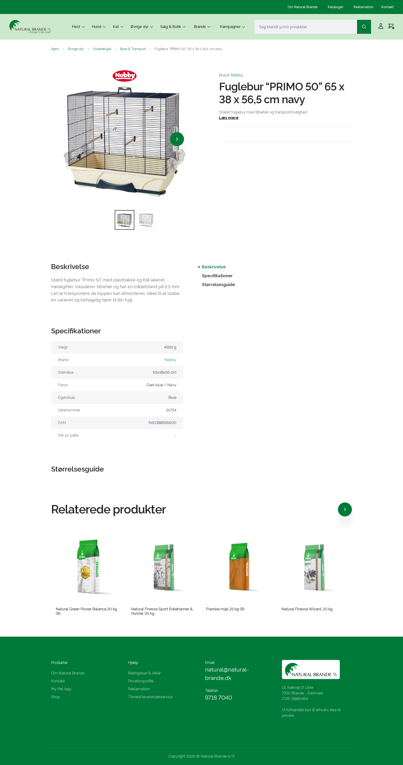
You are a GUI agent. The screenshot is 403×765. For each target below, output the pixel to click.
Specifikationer (217, 275)
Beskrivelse (214, 266)
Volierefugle (102, 49)
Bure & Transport (133, 49)
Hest (76, 26)
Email (210, 662)
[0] (391, 26)
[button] (72, 139)
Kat (116, 26)
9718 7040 (218, 697)
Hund (96, 26)
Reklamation (363, 7)
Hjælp (133, 662)
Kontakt (387, 7)
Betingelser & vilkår (144, 673)
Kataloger (336, 7)
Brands (200, 26)
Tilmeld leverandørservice (150, 697)
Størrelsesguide (218, 284)
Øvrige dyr (140, 26)
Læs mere (229, 118)
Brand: (231, 75)
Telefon (211, 690)
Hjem (55, 49)
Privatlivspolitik (141, 681)
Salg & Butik (170, 26)
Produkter (59, 662)
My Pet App (61, 689)
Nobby (237, 75)
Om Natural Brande (303, 7)
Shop (55, 697)
